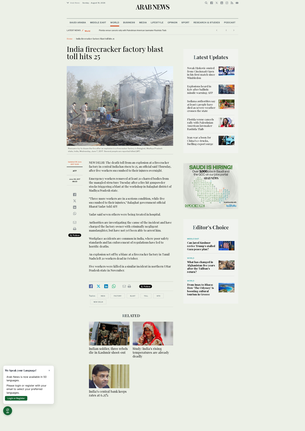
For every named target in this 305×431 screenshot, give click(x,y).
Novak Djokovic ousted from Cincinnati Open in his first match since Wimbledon (201, 72)
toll (146, 296)
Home (70, 38)
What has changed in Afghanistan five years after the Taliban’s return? (201, 266)
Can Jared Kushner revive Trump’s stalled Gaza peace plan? (201, 246)
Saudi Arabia (78, 22)
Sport (185, 22)
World (114, 22)
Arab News (75, 3)
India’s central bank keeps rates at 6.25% (108, 393)
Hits (158, 296)
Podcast (229, 22)
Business (129, 22)
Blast (132, 296)
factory (118, 296)
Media (143, 22)
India (103, 296)
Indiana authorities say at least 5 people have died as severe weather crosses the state (201, 106)
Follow (76, 235)
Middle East (98, 22)
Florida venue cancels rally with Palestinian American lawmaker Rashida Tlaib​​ (200, 124)
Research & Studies (206, 22)
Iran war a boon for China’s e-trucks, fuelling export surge (123, 30)
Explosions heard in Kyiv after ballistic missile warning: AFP (200, 89)
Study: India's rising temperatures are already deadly (151, 352)
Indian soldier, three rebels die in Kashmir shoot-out (108, 350)
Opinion (172, 22)
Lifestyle (157, 22)
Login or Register (16, 398)
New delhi (98, 302)
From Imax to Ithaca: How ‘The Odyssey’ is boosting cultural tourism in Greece (200, 289)
